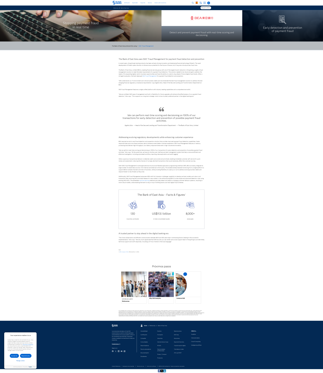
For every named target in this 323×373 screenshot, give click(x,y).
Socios (150, 3)
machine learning (144, 180)
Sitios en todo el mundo (197, 3)
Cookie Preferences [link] (116, 366)
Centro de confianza (151, 366)
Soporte (142, 3)
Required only (25, 356)
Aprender (135, 3)
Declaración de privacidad (128, 366)
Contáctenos (201, 3)
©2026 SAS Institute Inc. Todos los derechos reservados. (172, 366)
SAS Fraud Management (146, 46)
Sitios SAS (205, 3)
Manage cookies (20, 360)
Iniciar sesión (208, 3)
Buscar (193, 3)
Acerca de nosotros (160, 3)
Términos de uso (140, 366)
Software (127, 3)
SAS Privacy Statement (28, 344)
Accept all (14, 356)
